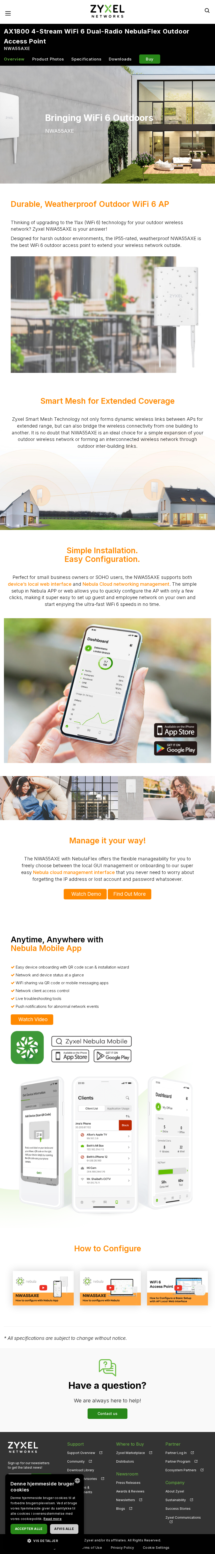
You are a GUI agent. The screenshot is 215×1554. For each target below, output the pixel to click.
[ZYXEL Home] (107, 10)
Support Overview (81, 1453)
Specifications (86, 59)
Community (76, 1461)
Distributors (125, 1461)
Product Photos (48, 59)
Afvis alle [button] (64, 1529)
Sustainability (175, 1500)
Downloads (120, 59)
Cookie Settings (156, 1548)
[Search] (207, 10)
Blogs (120, 1509)
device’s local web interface (40, 584)
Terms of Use (90, 1548)
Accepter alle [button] (29, 1529)
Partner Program (177, 1461)
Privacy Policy (122, 1548)
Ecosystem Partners (180, 1470)
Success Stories (178, 1509)
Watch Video (33, 1019)
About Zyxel (174, 1491)
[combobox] (77, 1480)
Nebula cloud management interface (74, 872)
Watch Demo (86, 894)
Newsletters (125, 1500)
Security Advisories (82, 1479)
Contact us (107, 1413)
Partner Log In (176, 1453)
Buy (150, 59)
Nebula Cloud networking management (126, 584)
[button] (44, 1541)
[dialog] (44, 1511)
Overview (14, 59)
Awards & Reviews (130, 1491)
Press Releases (128, 1483)
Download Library (80, 1470)
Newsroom (127, 1473)
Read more (53, 1519)
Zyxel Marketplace (130, 1453)
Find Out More (129, 894)
